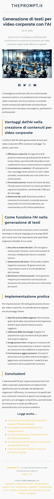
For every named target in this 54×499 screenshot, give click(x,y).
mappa (24, 474)
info (30, 474)
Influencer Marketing (19, 490)
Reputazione (10, 483)
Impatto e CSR (8, 487)
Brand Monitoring (36, 490)
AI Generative (21, 487)
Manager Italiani (41, 483)
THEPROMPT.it (13, 467)
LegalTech (33, 487)
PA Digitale (31, 493)
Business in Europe (25, 483)
